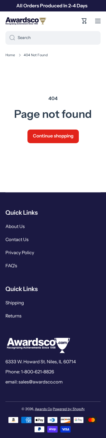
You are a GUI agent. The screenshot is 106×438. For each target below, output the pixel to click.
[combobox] (53, 38)
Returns (13, 316)
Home (10, 55)
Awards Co (43, 409)
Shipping (14, 302)
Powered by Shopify (69, 409)
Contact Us (17, 239)
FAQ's (11, 265)
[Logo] (25, 21)
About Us (15, 226)
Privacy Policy (19, 252)
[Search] (10, 38)
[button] (84, 21)
